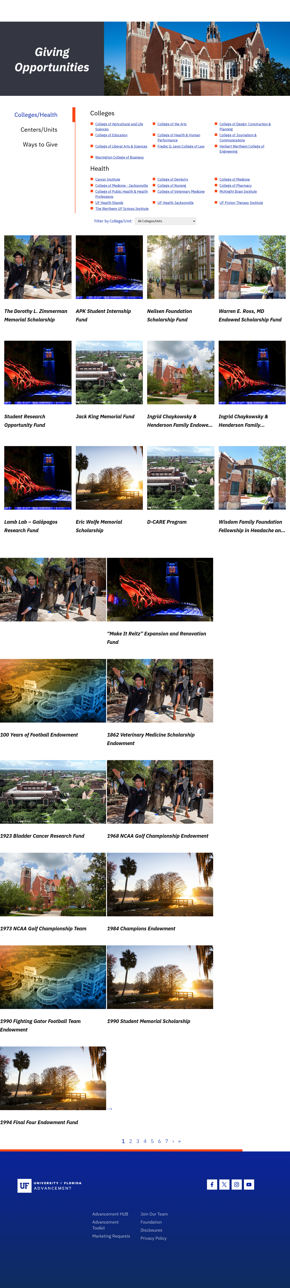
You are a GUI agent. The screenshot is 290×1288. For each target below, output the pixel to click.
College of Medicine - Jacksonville (121, 185)
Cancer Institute (107, 179)
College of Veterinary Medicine (181, 191)
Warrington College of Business (119, 157)
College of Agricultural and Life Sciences (119, 126)
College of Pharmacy (236, 185)
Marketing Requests (111, 1236)
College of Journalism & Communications (238, 137)
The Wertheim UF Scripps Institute (122, 209)
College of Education (111, 135)
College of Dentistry (173, 179)
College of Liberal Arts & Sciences (121, 146)
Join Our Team (154, 1214)
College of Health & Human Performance (179, 137)
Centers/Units (39, 129)
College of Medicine (235, 179)
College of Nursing (172, 185)
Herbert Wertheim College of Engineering (242, 148)
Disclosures (151, 1230)
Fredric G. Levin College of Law (181, 146)
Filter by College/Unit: (113, 221)
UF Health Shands (109, 203)
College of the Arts (172, 124)
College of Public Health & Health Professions (121, 194)
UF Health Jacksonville (176, 203)
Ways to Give (40, 144)
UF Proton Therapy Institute (241, 203)
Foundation (151, 1222)
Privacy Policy (154, 1238)
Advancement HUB (110, 1214)
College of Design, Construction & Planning (245, 126)
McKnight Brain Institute (238, 191)
